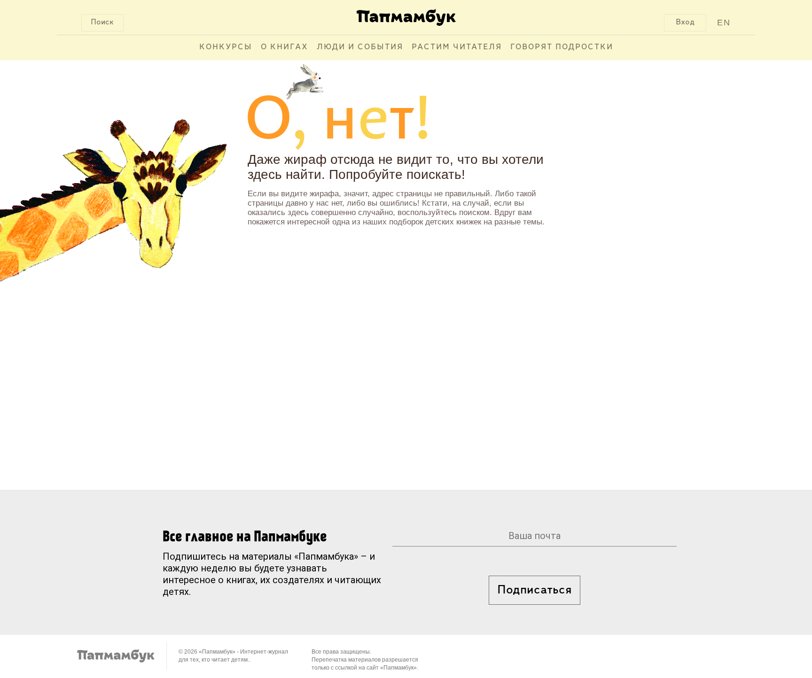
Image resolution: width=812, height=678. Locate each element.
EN (724, 22)
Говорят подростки (561, 47)
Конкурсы (225, 47)
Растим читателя (457, 47)
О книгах (284, 47)
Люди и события (360, 47)
